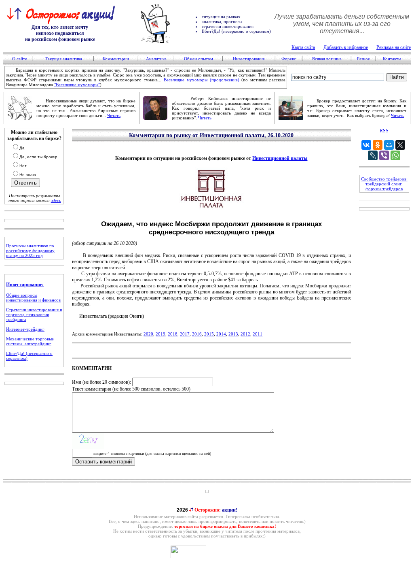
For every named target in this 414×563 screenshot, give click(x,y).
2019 (160, 333)
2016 (197, 333)
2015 (209, 333)
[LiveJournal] (373, 155)
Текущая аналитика (63, 58)
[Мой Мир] (389, 145)
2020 (148, 333)
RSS (384, 131)
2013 (233, 333)
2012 (245, 333)
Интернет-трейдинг (25, 329)
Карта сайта (303, 47)
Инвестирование (249, 58)
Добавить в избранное (345, 47)
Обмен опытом (198, 58)
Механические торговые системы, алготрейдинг (30, 341)
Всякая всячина (327, 58)
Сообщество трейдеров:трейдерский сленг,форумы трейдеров (384, 183)
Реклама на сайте (393, 47)
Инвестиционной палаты (279, 158)
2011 (257, 333)
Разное (363, 58)
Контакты (392, 58)
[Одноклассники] (377, 145)
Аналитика (156, 58)
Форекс (288, 58)
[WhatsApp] (395, 155)
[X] (400, 145)
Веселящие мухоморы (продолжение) (201, 79)
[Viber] (384, 155)
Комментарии (116, 58)
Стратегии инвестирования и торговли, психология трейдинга (34, 314)
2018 (172, 333)
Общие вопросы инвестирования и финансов (33, 297)
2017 (185, 333)
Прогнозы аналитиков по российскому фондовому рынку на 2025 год (30, 250)
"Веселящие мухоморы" (77, 84)
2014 (221, 333)
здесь (56, 200)
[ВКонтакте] (366, 145)
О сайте (19, 58)
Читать (113, 115)
